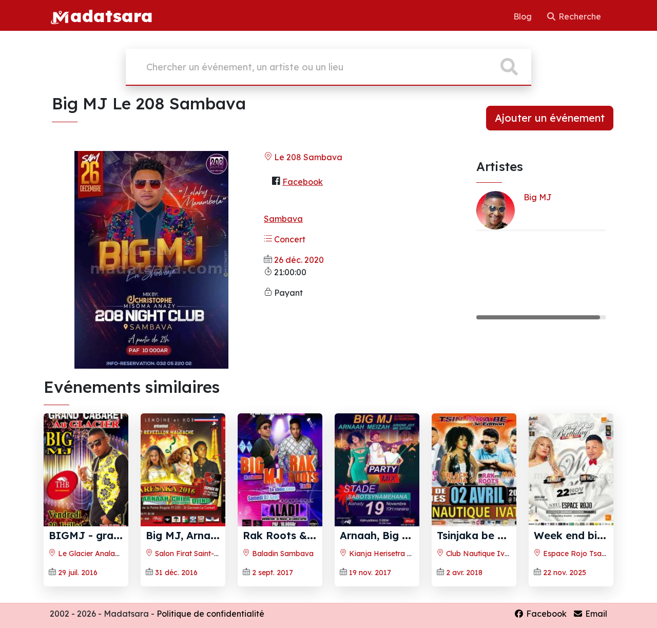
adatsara (111, 15)
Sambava (283, 219)
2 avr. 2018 (464, 572)
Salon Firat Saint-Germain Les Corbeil (218, 553)
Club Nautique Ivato (480, 553)
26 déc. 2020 (299, 260)
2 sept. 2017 (272, 572)
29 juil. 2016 (78, 572)
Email (595, 613)
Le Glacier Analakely (92, 553)
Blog (523, 16)
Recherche (578, 16)
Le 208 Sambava (307, 157)
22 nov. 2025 (564, 572)
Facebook (302, 182)
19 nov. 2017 (370, 572)
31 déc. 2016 (176, 572)
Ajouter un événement (550, 117)
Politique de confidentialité (210, 613)
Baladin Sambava (282, 553)
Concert (288, 239)
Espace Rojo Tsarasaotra (586, 553)
